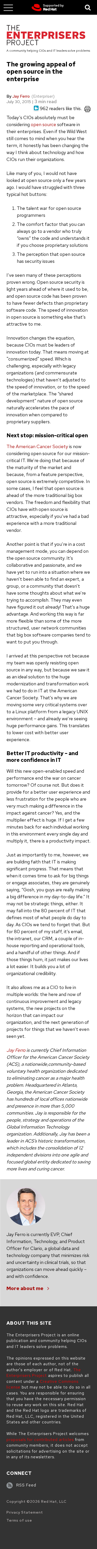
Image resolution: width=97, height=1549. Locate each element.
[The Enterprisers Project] (45, 36)
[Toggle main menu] (8, 7)
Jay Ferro (21, 96)
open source (43, 124)
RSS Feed (26, 1485)
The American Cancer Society (37, 446)
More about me (24, 1288)
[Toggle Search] (88, 7)
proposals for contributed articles (40, 1439)
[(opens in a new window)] (48, 7)
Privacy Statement (24, 1512)
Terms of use (19, 1520)
